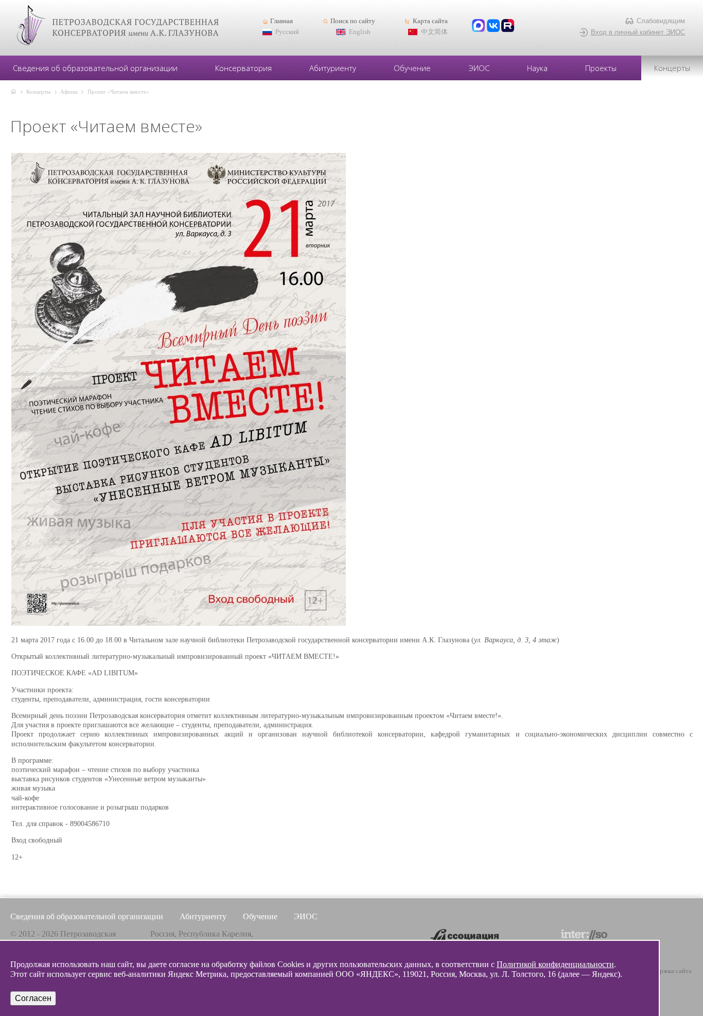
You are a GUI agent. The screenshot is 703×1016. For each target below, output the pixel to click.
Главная (281, 21)
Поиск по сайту (352, 21)
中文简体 (434, 32)
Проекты (601, 68)
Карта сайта (430, 21)
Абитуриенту (332, 68)
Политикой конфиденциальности (555, 964)
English (360, 32)
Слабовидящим (661, 21)
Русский (287, 32)
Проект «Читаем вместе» (118, 92)
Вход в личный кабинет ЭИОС (638, 32)
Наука (537, 68)
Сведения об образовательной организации (95, 68)
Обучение (412, 68)
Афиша (69, 92)
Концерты (672, 68)
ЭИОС (479, 68)
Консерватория (243, 68)
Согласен (33, 998)
